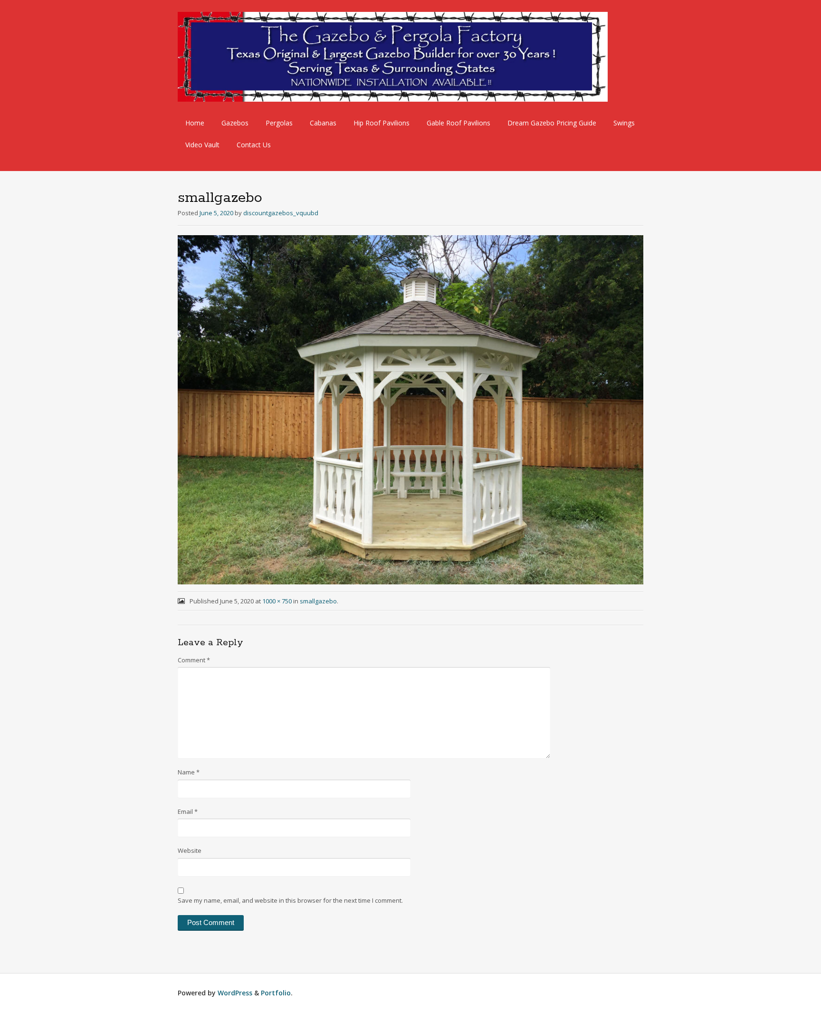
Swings (624, 122)
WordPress (235, 992)
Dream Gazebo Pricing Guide (551, 122)
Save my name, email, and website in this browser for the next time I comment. (290, 900)
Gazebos (234, 122)
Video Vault (202, 144)
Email (188, 811)
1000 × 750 (277, 601)
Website (189, 850)
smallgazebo (318, 601)
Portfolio (276, 992)
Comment (194, 660)
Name (189, 772)
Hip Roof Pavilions (381, 122)
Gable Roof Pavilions (458, 122)
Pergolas (279, 122)
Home (194, 122)
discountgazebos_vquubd (280, 213)
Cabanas (323, 122)
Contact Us (254, 144)
